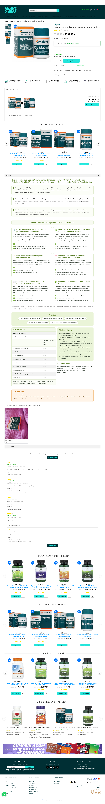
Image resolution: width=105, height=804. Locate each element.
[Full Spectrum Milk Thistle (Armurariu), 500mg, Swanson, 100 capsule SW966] (87, 571)
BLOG (95, 17)
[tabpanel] (31, 42)
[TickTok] (54, 767)
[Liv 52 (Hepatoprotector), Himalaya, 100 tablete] (64, 716)
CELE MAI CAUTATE (34, 778)
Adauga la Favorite (60, 75)
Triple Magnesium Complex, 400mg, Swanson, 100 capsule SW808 (41, 586)
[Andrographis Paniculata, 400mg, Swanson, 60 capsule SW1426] (87, 668)
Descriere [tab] (8, 175)
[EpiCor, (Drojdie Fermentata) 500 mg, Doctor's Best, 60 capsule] (17, 668)
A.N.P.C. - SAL (8, 791)
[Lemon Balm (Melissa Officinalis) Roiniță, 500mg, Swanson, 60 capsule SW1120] (64, 668)
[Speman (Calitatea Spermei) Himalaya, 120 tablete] (86, 139)
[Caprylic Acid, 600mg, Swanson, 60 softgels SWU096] (41, 668)
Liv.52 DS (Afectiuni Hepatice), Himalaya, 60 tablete (18, 154)
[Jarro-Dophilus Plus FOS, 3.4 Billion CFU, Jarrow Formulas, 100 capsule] (17, 716)
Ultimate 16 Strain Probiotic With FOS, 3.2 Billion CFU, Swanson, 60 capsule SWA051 (18, 586)
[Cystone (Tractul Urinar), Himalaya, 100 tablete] (31, 42)
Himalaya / (12, 21)
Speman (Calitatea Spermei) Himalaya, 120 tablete (86, 154)
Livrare (6, 781)
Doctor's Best (18, 681)
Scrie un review (52, 457)
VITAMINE (31, 781)
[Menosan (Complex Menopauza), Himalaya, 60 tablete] (41, 139)
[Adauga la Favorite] (24, 164)
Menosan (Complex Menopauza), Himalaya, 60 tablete (41, 154)
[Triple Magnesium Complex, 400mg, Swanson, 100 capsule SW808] (41, 571)
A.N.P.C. (7, 789)
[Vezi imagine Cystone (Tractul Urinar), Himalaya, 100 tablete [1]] (8, 33)
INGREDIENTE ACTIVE (70, 17)
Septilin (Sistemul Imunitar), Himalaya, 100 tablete (64, 154)
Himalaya (19, 152)
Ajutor (6, 793)
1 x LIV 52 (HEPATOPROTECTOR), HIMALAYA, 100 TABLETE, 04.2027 (29, 114)
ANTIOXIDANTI (33, 787)
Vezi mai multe (53, 545)
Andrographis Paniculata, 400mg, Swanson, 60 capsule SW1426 (87, 683)
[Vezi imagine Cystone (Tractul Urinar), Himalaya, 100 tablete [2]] (8, 40)
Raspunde (9, 472)
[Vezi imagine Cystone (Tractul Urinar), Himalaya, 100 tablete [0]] (8, 26)
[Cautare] (58, 10)
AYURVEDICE (32, 789)
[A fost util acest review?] (20, 474)
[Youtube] (50, 767)
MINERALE (32, 785)
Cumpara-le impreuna (92, 105)
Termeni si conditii (10, 785)
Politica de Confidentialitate (22, 771)
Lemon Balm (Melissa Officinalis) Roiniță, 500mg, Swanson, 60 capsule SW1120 (64, 684)
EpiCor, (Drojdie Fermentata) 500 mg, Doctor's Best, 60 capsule (17, 683)
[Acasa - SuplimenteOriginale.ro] (13, 10)
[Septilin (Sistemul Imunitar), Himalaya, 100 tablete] (64, 139)
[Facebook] (47, 767)
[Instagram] (57, 767)
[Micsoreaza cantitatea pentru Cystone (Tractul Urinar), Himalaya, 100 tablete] (55, 60)
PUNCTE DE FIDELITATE (85, 17)
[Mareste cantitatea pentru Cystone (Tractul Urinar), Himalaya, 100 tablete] (60, 60)
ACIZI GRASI (32, 783)
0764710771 (85, 766)
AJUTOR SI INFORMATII (10, 778)
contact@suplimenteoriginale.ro (85, 768)
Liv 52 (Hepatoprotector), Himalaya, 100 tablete (66, 728)
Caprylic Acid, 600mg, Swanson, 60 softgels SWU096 (41, 683)
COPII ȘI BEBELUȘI (57, 17)
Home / (7, 21)
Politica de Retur (9, 783)
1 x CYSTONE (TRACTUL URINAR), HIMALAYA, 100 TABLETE (15, 114)
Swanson (18, 584)
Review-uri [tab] (10, 447)
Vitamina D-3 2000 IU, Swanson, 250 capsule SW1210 (64, 586)
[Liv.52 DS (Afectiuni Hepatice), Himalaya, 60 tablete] (19, 139)
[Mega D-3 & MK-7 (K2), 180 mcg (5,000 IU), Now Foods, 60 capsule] (41, 716)
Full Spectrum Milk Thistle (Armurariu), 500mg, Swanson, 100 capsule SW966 (87, 586)
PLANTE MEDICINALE (34, 791)
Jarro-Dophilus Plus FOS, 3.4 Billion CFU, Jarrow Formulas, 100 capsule (25, 728)
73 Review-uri (65, 30)
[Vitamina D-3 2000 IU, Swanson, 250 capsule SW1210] (64, 571)
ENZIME (31, 793)
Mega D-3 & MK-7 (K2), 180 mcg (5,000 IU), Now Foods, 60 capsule (47, 728)
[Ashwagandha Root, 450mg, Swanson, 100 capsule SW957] (88, 716)
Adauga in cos (71, 61)
